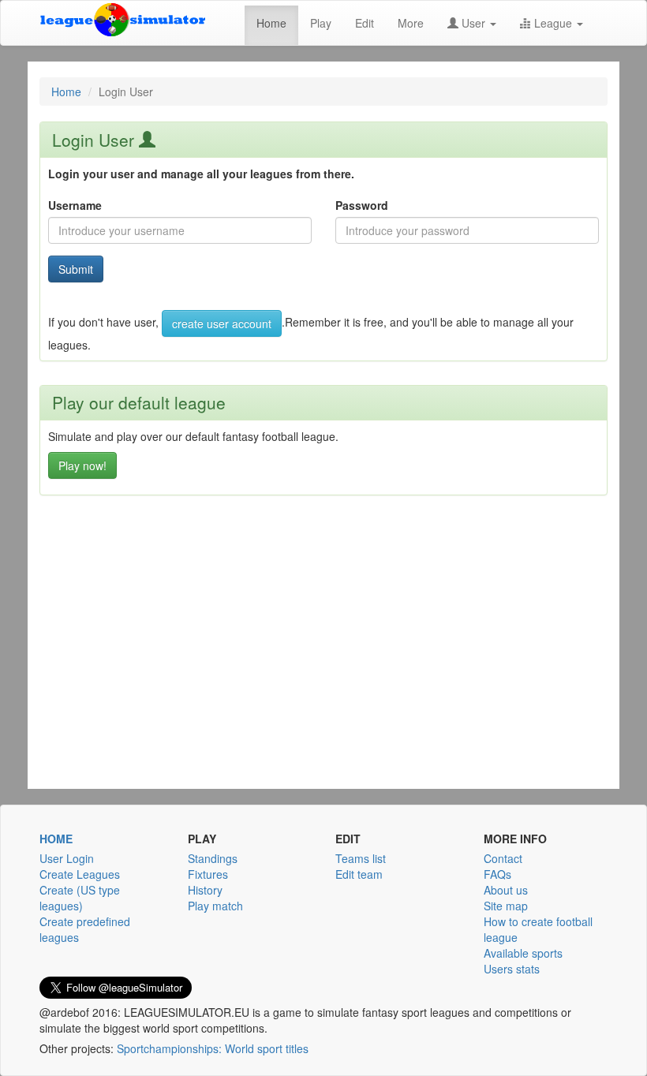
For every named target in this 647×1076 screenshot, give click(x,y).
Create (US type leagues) (79, 897)
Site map (506, 905)
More (411, 23)
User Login (66, 858)
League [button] (553, 23)
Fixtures (208, 874)
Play (320, 23)
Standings (212, 858)
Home (271, 23)
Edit (364, 23)
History (205, 890)
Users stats (512, 969)
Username (75, 205)
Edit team (359, 874)
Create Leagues (79, 874)
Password (361, 205)
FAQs (497, 874)
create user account (221, 323)
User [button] (473, 23)
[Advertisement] (323, 667)
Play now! (82, 465)
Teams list (360, 858)
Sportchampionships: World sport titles (213, 1048)
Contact (503, 858)
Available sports (523, 953)
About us (506, 890)
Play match (215, 905)
